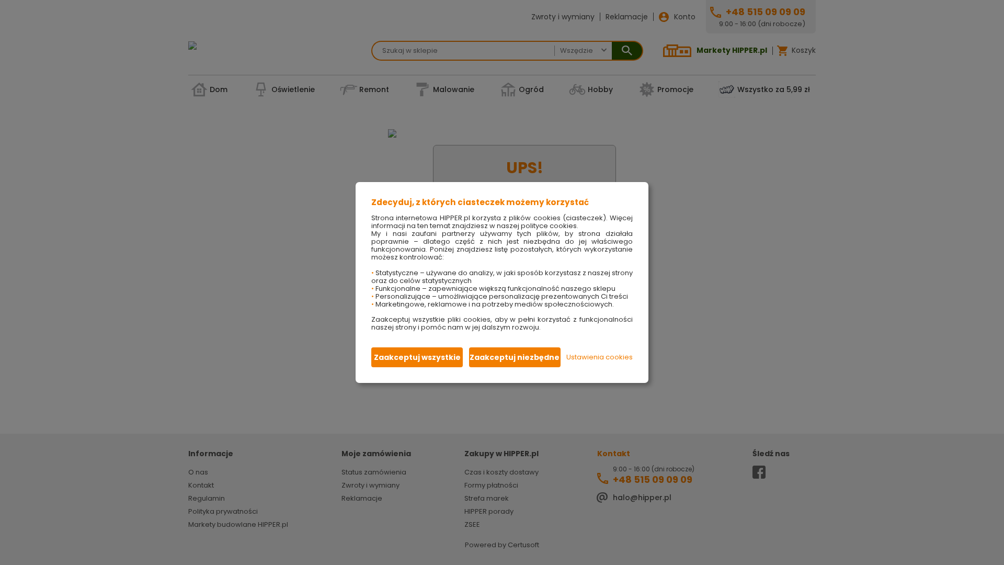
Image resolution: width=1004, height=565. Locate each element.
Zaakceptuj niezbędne (515, 357)
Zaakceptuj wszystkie (417, 357)
